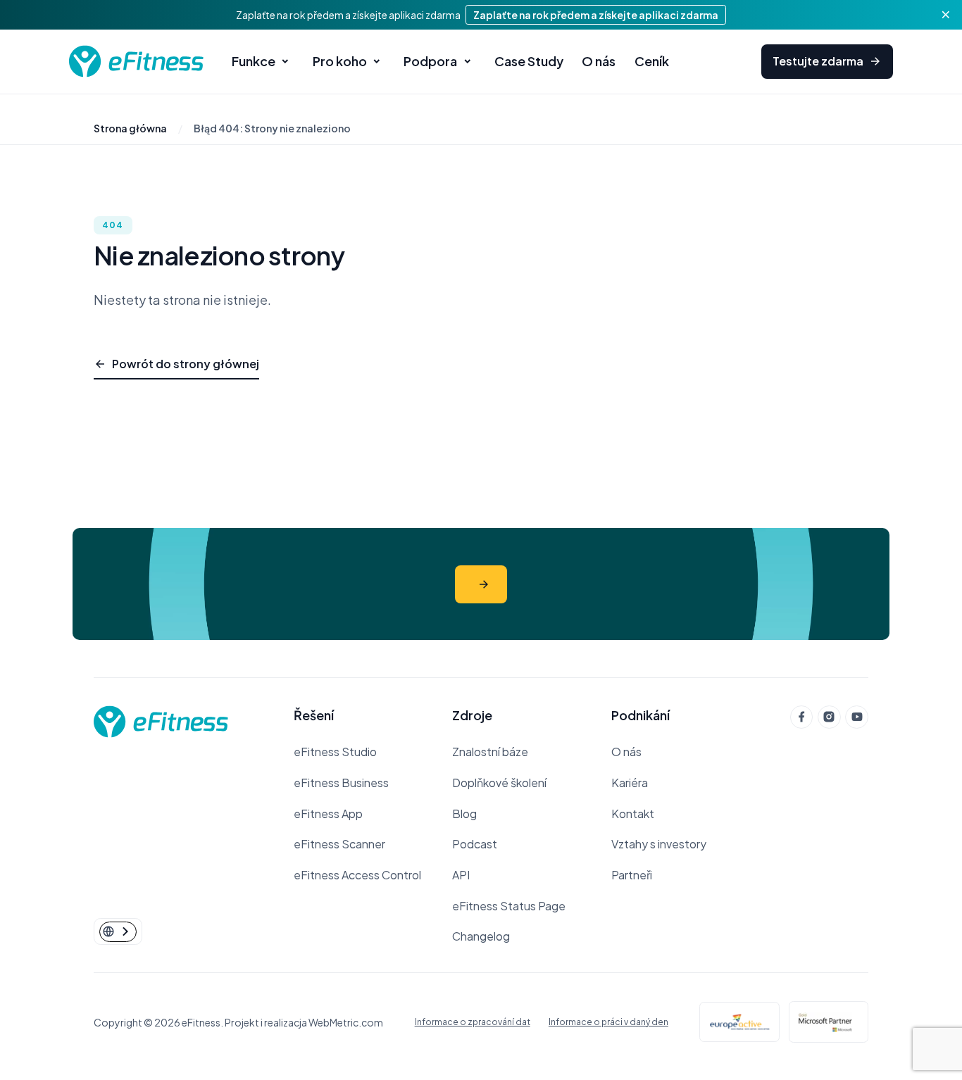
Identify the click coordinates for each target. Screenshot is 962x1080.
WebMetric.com (345, 1022)
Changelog (481, 936)
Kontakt (632, 813)
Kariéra (629, 782)
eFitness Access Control (357, 874)
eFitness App (328, 813)
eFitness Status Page (509, 905)
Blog (464, 813)
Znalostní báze (490, 751)
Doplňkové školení (499, 782)
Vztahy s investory (658, 843)
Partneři (631, 874)
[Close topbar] (946, 15)
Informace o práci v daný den (608, 1022)
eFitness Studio (335, 751)
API (461, 874)
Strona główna (130, 128)
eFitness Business (341, 782)
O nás (626, 751)
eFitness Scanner (339, 843)
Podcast (474, 843)
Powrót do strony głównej (185, 363)
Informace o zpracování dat (472, 1022)
